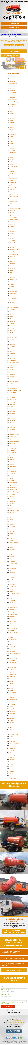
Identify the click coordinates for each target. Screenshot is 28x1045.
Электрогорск (13, 291)
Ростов (11, 519)
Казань (11, 522)
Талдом (11, 270)
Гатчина (11, 690)
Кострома (12, 651)
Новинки (11, 148)
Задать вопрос (19, 45)
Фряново (11, 485)
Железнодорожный (14, 145)
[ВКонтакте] (7, 1038)
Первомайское (13, 219)
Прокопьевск (13, 672)
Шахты (11, 669)
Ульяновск (12, 561)
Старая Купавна (13, 252)
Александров (13, 755)
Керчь (11, 752)
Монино (11, 408)
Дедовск (11, 372)
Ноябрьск (12, 750)
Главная (4, 1010)
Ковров (11, 732)
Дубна (11, 185)
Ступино (11, 157)
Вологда (11, 531)
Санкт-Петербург (14, 492)
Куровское (12, 277)
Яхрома (11, 312)
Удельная (12, 150)
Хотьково (12, 222)
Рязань (11, 575)
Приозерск (12, 757)
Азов (10, 729)
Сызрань (11, 771)
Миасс (11, 764)
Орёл (10, 642)
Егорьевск (12, 189)
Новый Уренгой (13, 632)
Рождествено (13, 388)
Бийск (11, 762)
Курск (11, 579)
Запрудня (12, 325)
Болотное (12, 600)
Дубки (11, 316)
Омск (10, 517)
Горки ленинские (14, 434)
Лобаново (12, 242)
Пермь (11, 508)
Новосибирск (13, 489)
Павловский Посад (14, 249)
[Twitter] (16, 1038)
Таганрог (11, 775)
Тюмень (11, 496)
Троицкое (12, 353)
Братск (11, 766)
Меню (25, 34)
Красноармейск (13, 254)
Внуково (11, 305)
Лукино (11, 438)
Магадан (11, 695)
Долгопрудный (13, 196)
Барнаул (11, 565)
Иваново (11, 605)
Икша (11, 272)
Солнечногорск (13, 155)
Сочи (10, 625)
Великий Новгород (14, 593)
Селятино (12, 351)
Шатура (11, 258)
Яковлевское (13, 337)
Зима (10, 598)
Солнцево (12, 300)
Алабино (11, 418)
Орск (10, 769)
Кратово (11, 88)
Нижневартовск (13, 607)
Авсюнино (12, 395)
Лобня (11, 162)
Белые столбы (13, 355)
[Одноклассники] (12, 1038)
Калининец (12, 95)
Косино (11, 462)
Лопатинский (13, 282)
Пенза (11, 591)
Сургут (11, 535)
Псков (11, 644)
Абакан (11, 681)
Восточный (12, 240)
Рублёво (11, 478)
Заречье (11, 378)
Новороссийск (13, 614)
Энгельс (11, 697)
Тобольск (12, 665)
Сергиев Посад (13, 102)
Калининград (13, 528)
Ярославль (12, 526)
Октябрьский (12, 171)
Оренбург (12, 556)
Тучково (11, 328)
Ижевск (11, 552)
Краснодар (12, 494)
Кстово (11, 739)
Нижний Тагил (13, 658)
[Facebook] (9, 1038)
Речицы (11, 238)
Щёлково (12, 122)
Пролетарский (13, 293)
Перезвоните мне (14, 23)
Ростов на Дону (13, 542)
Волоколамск (13, 166)
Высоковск (12, 397)
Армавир (11, 718)
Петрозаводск (13, 568)
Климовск (12, 263)
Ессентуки (12, 745)
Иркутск (11, 524)
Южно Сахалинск (14, 743)
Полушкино (12, 468)
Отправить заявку (8, 1006)
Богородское (13, 323)
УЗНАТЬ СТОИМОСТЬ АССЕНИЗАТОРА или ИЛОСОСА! (14, 931)
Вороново (12, 358)
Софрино (11, 286)
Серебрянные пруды (15, 390)
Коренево (12, 383)
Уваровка (12, 330)
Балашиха (12, 115)
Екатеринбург (13, 487)
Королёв (11, 164)
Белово (11, 725)
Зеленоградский (13, 381)
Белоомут (12, 427)
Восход (11, 432)
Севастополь (12, 662)
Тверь (11, 533)
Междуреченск (13, 734)
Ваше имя (3, 985)
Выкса (11, 736)
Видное (11, 194)
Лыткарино (12, 466)
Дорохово (12, 374)
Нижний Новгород (14, 510)
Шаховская (12, 226)
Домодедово (13, 99)
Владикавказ (13, 778)
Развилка (12, 445)
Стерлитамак (12, 702)
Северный (12, 175)
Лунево (11, 464)
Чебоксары (12, 582)
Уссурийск (12, 709)
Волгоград (12, 549)
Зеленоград (12, 134)
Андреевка (12, 420)
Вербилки (12, 342)
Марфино (12, 406)
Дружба (11, 459)
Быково (11, 314)
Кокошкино (12, 399)
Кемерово (12, 588)
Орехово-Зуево (13, 187)
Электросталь (13, 138)
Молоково (12, 309)
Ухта (10, 727)
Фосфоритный (13, 392)
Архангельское (13, 178)
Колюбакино (12, 436)
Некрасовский (13, 265)
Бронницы (12, 205)
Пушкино (12, 127)
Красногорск (12, 192)
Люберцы (12, 132)
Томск (11, 540)
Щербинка (12, 261)
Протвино (12, 321)
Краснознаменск (14, 362)
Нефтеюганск (13, 685)
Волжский (12, 704)
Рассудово (12, 411)
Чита (10, 623)
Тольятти (11, 637)
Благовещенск (13, 628)
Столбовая (12, 413)
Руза (10, 203)
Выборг (11, 683)
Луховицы (12, 224)
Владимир (12, 584)
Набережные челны (14, 653)
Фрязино (11, 215)
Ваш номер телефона (6, 989)
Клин (10, 111)
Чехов (11, 108)
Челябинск (12, 501)
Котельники (12, 360)
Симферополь (13, 639)
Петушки (11, 558)
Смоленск (12, 616)
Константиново (13, 307)
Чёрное (11, 129)
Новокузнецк (13, 563)
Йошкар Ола (12, 674)
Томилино (12, 367)
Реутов (11, 173)
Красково (12, 346)
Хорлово (11, 415)
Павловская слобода (15, 208)
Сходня (11, 141)
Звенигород (12, 245)
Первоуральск (13, 699)
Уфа (10, 505)
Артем (11, 720)
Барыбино (12, 302)
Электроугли (12, 231)
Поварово (12, 344)
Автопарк (9, 1010)
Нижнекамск (12, 713)
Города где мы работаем (14, 1012)
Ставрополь (12, 609)
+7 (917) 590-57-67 (14, 17)
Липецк (11, 595)
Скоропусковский (14, 448)
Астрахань (12, 635)
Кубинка (11, 247)
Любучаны (12, 404)
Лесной (11, 168)
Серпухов (12, 118)
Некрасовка (12, 335)
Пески (11, 85)
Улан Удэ (11, 612)
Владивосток (13, 503)
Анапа (11, 688)
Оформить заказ (14, 27)
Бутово (11, 228)
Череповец (12, 621)
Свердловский (13, 83)
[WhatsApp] (21, 1038)
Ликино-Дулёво (13, 279)
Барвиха (11, 422)
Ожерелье (12, 443)
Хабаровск (12, 545)
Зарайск (11, 376)
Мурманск (12, 660)
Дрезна (11, 457)
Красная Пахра (13, 275)
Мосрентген (12, 471)
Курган (11, 655)
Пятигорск (12, 759)
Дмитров (11, 113)
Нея (10, 679)
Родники (11, 475)
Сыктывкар (12, 692)
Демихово (12, 455)
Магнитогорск (13, 649)
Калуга (11, 570)
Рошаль (11, 348)
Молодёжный (13, 298)
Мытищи (11, 106)
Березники (12, 711)
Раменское (12, 81)
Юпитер (11, 369)
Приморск (12, 676)
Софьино (11, 480)
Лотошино (12, 295)
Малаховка (12, 235)
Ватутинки (12, 429)
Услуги (13, 1010)
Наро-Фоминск (13, 217)
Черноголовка (13, 288)
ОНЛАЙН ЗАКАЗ (15, 73)
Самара (11, 515)
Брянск (11, 602)
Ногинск (11, 125)
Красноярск (12, 498)
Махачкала (12, 741)
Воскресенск (12, 104)
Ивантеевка (12, 152)
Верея (11, 332)
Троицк (11, 180)
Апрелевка (12, 159)
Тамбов (11, 618)
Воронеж (11, 512)
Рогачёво (12, 473)
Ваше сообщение (5, 994)
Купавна (11, 233)
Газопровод (12, 182)
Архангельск (12, 586)
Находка (11, 722)
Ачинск (11, 715)
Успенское (12, 450)
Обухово (11, 318)
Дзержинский (13, 201)
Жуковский (12, 92)
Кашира (11, 198)
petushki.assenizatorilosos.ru (11, 35)
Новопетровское (14, 441)
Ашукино (11, 339)
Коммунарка (12, 402)
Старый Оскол (13, 667)
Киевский (12, 210)
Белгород (12, 572)
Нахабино (12, 212)
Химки (11, 136)
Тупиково (12, 256)
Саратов (11, 554)
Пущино (11, 385)
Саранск (11, 630)
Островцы (12, 365)
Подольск (12, 90)
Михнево (11, 284)
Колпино (11, 706)
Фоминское (12, 452)
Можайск (12, 143)
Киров (11, 547)
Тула (10, 538)
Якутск (11, 773)
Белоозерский (13, 425)
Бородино (12, 268)
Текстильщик (13, 482)
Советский (12, 577)
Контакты (22, 1010)
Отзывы (18, 1010)
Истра (11, 120)
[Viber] (18, 1038)
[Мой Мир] (14, 1038)
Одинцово (12, 97)
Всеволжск (12, 646)
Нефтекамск (12, 748)
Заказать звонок (9, 45)
